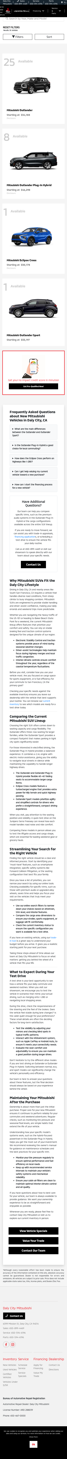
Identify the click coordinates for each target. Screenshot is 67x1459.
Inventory (10, 1359)
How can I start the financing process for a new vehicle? (32, 486)
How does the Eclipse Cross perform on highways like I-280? (33, 460)
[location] (62, 2)
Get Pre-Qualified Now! (33, 386)
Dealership (56, 1359)
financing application (25, 536)
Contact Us (33, 564)
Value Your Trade (33, 1240)
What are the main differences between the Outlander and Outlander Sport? (31, 432)
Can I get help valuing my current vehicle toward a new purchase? (30, 473)
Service (23, 1359)
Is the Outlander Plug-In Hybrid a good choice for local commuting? (32, 447)
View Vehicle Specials (33, 1231)
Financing (41, 1359)
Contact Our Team (33, 1250)
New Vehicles (9, 1365)
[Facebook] (6, 1344)
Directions (54, 1369)
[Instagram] (13, 1344)
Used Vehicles (10, 1369)
